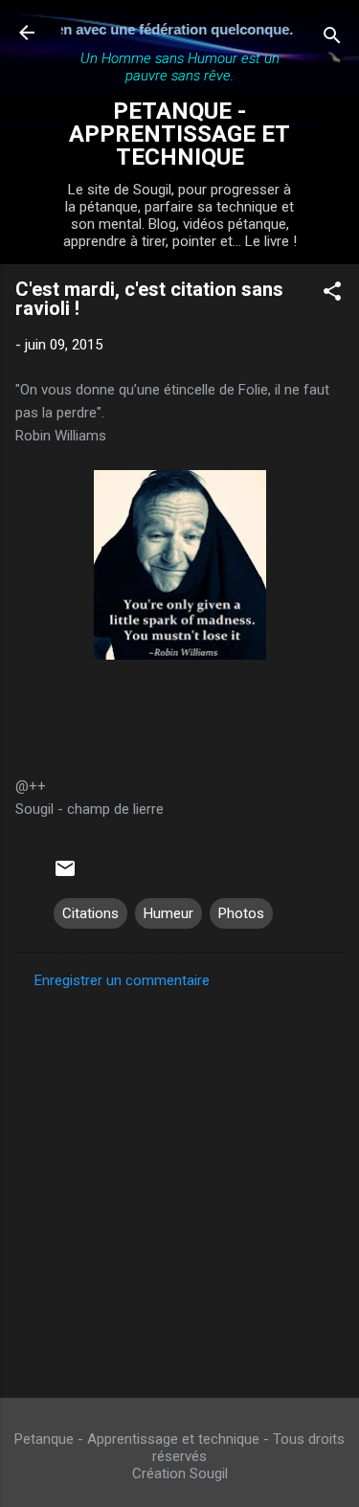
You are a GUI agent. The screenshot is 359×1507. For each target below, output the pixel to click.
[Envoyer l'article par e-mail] (65, 875)
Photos (241, 913)
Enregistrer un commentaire (122, 980)
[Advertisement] (179, 1187)
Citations (90, 913)
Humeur (168, 913)
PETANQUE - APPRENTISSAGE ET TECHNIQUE (179, 134)
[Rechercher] (332, 39)
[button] (332, 294)
